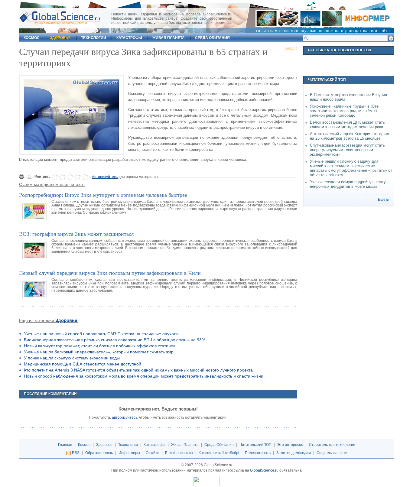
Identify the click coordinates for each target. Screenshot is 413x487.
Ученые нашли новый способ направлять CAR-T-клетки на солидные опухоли (101, 333)
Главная (65, 445)
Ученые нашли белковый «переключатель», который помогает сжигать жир (99, 351)
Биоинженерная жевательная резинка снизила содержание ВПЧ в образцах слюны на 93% (114, 339)
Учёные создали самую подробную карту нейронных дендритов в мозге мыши (348, 184)
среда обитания (212, 38)
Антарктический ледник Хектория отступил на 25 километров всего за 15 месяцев (349, 136)
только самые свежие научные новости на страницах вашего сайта (323, 31)
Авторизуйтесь (105, 177)
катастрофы (129, 38)
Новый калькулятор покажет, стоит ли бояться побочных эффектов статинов (99, 345)
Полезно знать (258, 453)
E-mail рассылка (179, 453)
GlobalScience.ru (264, 470)
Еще (381, 199)
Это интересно (290, 445)
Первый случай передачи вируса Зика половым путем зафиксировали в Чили (110, 272)
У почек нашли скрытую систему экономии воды (72, 358)
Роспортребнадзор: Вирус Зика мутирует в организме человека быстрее (103, 194)
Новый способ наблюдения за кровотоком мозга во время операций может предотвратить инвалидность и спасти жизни (143, 376)
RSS (76, 453)
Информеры (129, 453)
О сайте (152, 453)
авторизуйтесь (124, 417)
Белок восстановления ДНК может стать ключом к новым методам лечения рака (347, 124)
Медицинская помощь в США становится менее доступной (82, 364)
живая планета (168, 38)
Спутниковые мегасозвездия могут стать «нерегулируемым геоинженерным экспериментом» (347, 150)
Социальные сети (332, 453)
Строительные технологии (332, 445)
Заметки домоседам (293, 453)
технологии (93, 38)
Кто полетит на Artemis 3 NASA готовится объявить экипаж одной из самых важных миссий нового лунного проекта (138, 370)
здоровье (60, 38)
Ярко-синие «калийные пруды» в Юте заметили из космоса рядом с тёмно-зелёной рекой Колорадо (344, 111)
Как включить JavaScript (219, 453)
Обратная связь (99, 453)
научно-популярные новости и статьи (60, 22)
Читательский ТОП (255, 445)
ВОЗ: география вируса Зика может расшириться (76, 233)
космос (32, 38)
